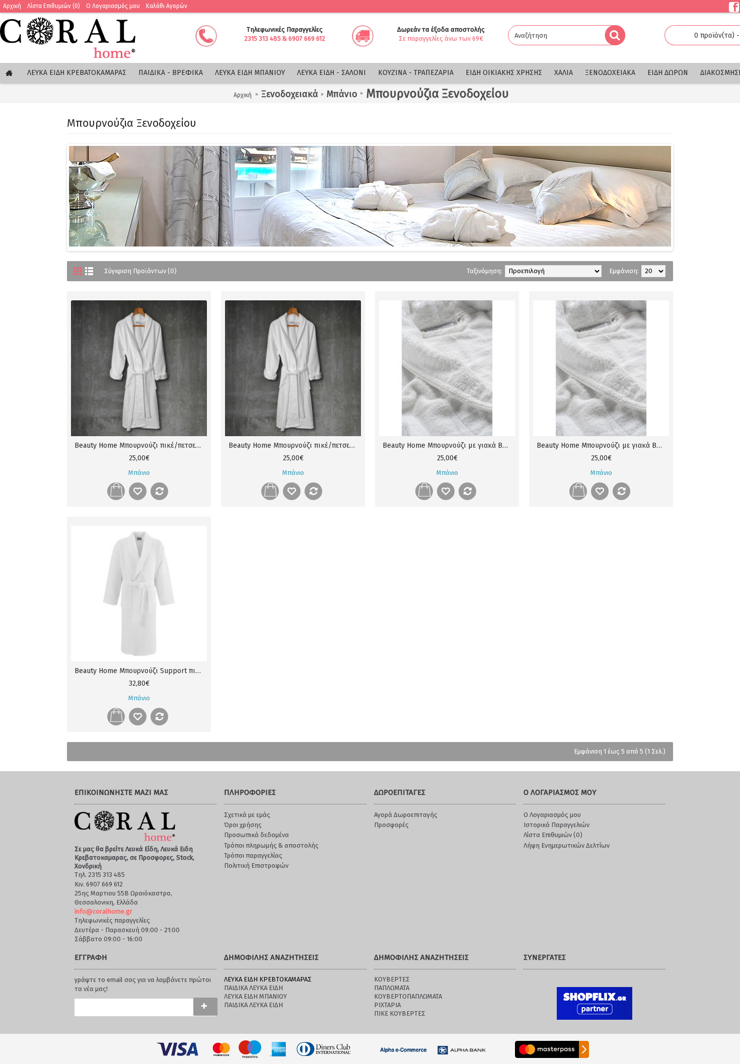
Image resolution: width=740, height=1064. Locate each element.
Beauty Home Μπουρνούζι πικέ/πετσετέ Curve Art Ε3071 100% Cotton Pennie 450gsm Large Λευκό (295, 445)
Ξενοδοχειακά (289, 94)
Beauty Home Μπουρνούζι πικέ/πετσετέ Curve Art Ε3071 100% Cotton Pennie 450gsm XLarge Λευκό (141, 445)
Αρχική (243, 95)
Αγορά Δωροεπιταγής (405, 815)
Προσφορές (391, 825)
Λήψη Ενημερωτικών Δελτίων (567, 845)
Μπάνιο (342, 94)
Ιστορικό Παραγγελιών (556, 825)
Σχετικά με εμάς (247, 815)
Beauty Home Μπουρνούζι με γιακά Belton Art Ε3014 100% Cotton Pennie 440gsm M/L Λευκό (449, 445)
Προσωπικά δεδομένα (256, 835)
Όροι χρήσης (243, 825)
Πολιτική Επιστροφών (256, 865)
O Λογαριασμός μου (552, 815)
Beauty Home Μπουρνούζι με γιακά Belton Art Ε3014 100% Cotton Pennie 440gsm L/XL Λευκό (603, 445)
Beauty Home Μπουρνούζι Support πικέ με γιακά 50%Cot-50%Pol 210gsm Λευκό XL (141, 671)
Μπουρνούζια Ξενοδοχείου (437, 94)
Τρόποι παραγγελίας (253, 855)
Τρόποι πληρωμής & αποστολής (271, 845)
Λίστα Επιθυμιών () (553, 835)
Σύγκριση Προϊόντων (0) (140, 271)
